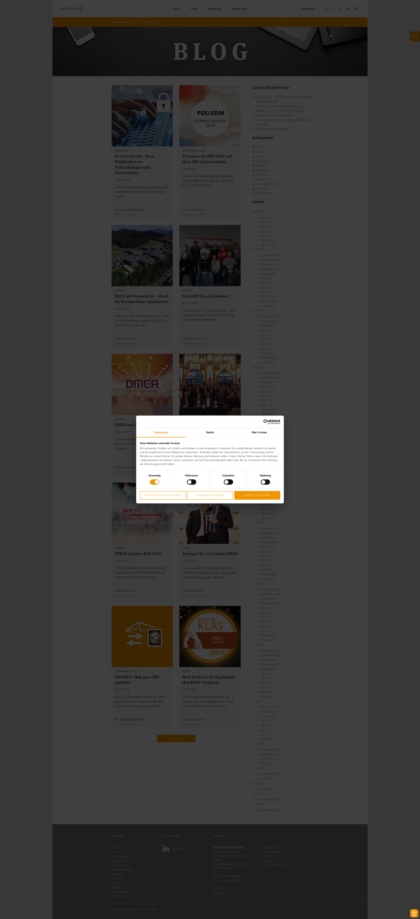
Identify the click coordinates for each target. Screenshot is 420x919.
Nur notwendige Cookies (163, 495)
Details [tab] (210, 432)
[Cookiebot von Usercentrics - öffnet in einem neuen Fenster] (266, 421)
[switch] (191, 482)
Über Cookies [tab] (259, 432)
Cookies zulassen (257, 495)
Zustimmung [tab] (161, 432)
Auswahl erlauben (210, 495)
